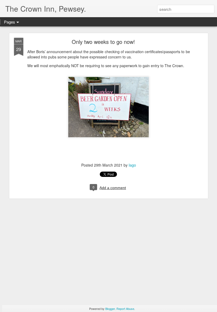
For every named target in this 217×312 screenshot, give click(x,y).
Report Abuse (125, 308)
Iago (132, 165)
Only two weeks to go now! (103, 41)
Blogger (110, 308)
